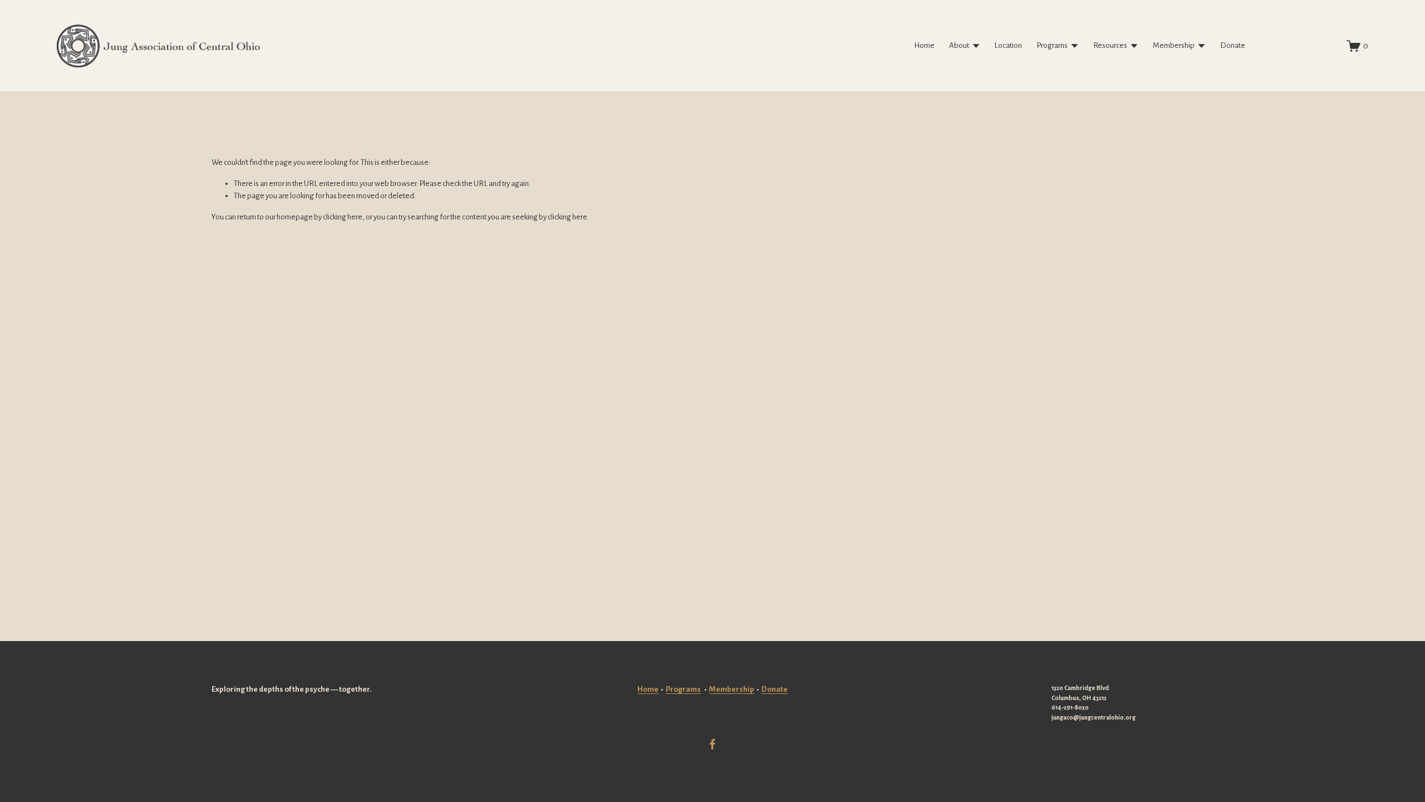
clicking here (342, 217)
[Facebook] (712, 744)
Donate (1232, 45)
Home (924, 45)
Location (1008, 45)
